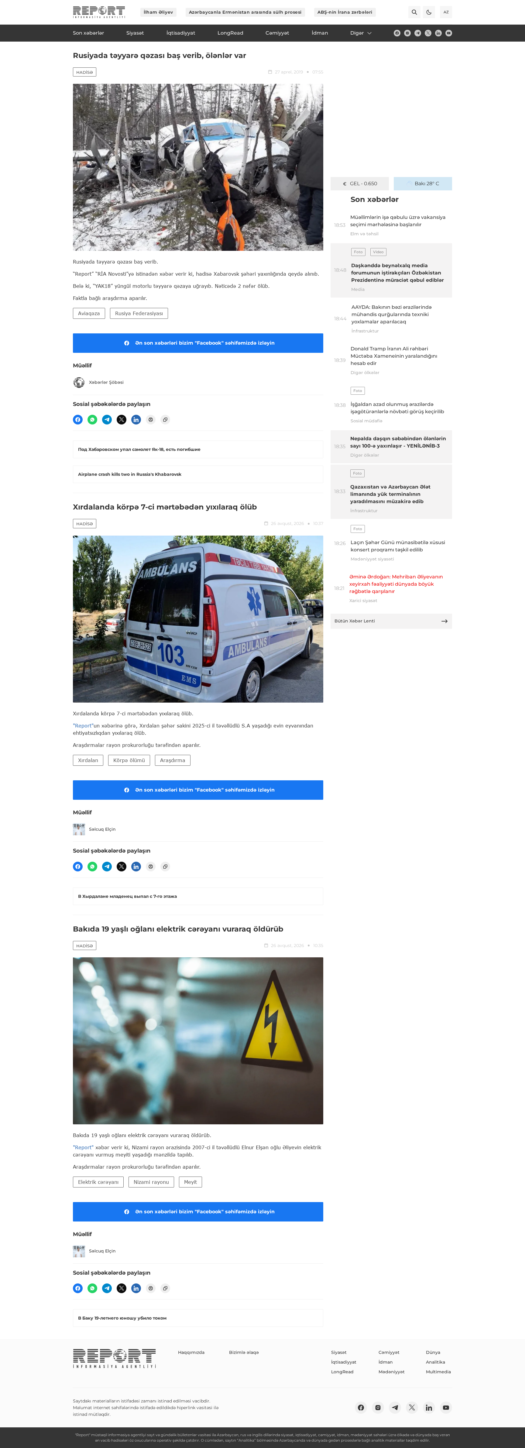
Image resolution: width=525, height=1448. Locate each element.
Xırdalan (88, 760)
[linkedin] (438, 33)
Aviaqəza (89, 313)
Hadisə (84, 72)
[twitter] (428, 33)
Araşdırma (172, 760)
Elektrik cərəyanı (98, 1182)
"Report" (83, 725)
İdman (386, 1362)
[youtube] (448, 33)
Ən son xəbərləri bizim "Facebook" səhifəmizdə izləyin (205, 343)
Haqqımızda (191, 1352)
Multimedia (438, 1372)
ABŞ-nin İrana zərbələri (344, 12)
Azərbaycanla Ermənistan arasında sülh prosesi (245, 12)
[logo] (99, 12)
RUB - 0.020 (363, 183)
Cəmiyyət (389, 1352)
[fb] (397, 33)
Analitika (435, 1362)
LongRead (342, 1372)
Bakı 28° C (427, 183)
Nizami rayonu (151, 1182)
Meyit (190, 1182)
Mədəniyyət (392, 1372)
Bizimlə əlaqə (244, 1352)
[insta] (407, 33)
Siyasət (339, 1352)
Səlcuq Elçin (102, 829)
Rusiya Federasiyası (139, 313)
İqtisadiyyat (343, 1362)
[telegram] (417, 33)
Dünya (433, 1352)
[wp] (92, 419)
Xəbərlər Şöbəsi (106, 382)
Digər (357, 33)
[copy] (165, 419)
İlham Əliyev (158, 12)
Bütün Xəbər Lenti (355, 621)
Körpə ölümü (129, 760)
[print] (151, 419)
